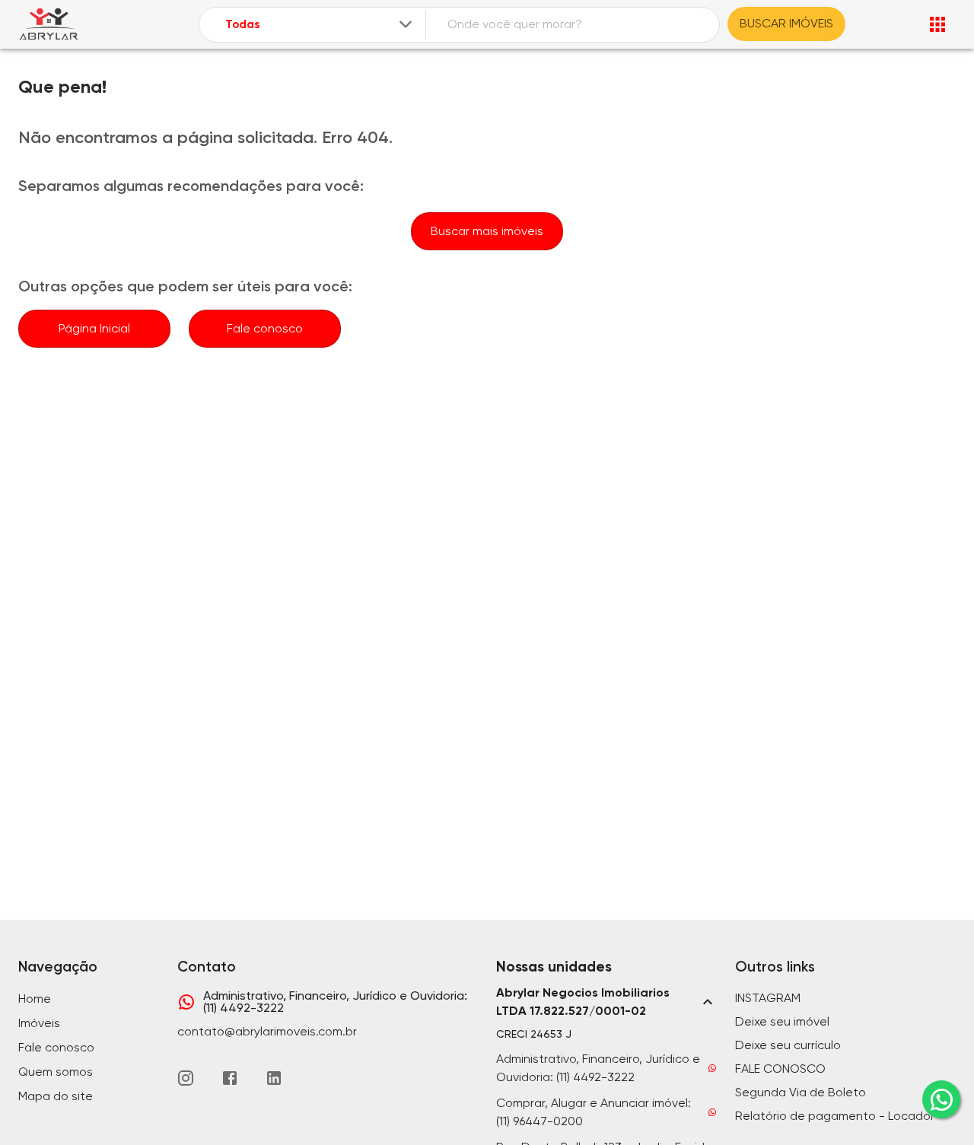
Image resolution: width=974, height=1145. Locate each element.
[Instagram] (185, 1078)
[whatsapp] (941, 1099)
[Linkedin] (274, 1078)
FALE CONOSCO (780, 1068)
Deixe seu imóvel (782, 1021)
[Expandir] (405, 24)
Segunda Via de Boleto (800, 1092)
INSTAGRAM (768, 998)
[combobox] (320, 25)
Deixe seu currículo (788, 1045)
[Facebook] (230, 1078)
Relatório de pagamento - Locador (834, 1115)
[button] (606, 1002)
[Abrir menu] (937, 24)
